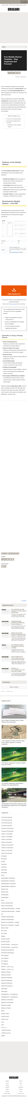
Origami (7, 1081)
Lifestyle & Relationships (14, 553)
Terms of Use (21, 1093)
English (7, 1089)
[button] (13, 559)
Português (20, 1087)
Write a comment (14, 687)
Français (7, 1091)
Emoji (20, 1081)
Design (7, 1085)
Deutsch (21, 1089)
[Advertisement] (14, 27)
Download (5, 553)
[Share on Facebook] (12, 73)
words (7, 1083)
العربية (20, 1091)
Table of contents (12, 116)
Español (7, 1087)
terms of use (15, 252)
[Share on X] (9, 73)
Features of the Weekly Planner (14, 118)
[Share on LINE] (18, 73)
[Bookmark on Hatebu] (15, 73)
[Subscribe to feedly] (2, 566)
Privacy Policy (7, 1093)
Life (21, 1085)
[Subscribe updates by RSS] (5, 566)
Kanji (21, 1083)
